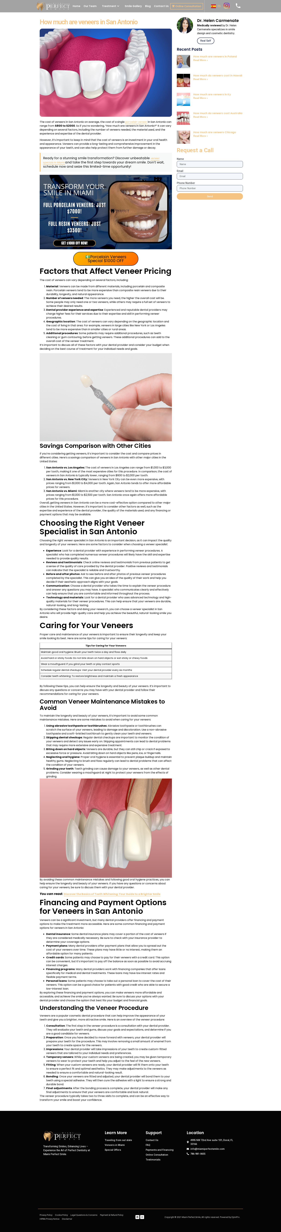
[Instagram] (142, 1217)
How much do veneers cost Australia (217, 113)
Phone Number (186, 183)
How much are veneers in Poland (215, 56)
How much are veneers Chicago (214, 132)
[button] (110, 6)
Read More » (200, 60)
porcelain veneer (136, 122)
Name (180, 159)
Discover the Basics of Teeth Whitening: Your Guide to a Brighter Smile (112, 894)
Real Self (205, 41)
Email (180, 171)
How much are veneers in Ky (212, 94)
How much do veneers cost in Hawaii (217, 75)
